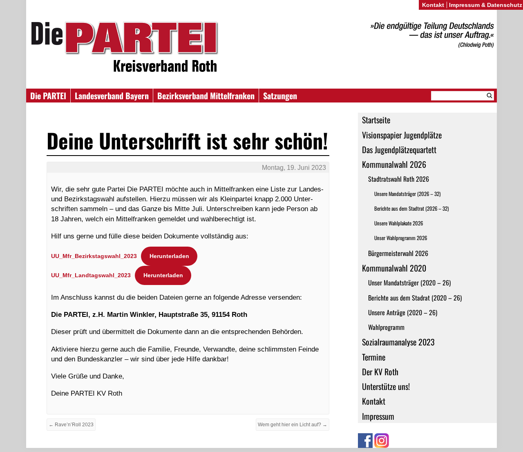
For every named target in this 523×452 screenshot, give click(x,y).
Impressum (378, 416)
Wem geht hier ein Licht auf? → (292, 425)
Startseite (376, 120)
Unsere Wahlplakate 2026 (398, 223)
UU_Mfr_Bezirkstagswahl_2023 (94, 256)
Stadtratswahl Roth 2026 (398, 179)
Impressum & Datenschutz (485, 5)
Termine (373, 357)
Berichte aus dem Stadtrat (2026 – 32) (411, 208)
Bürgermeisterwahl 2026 (398, 253)
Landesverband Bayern (112, 95)
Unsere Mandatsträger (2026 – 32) (407, 194)
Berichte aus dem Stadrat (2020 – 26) (415, 298)
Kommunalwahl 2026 (394, 164)
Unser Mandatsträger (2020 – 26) (409, 282)
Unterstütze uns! (386, 386)
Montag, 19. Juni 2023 (294, 167)
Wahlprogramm (386, 327)
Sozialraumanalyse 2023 (398, 342)
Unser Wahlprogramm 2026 (400, 238)
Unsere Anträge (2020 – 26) (402, 312)
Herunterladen (169, 256)
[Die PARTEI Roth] (261, 48)
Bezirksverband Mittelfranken (206, 95)
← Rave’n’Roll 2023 (71, 425)
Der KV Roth (380, 371)
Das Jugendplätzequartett (399, 149)
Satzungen (280, 95)
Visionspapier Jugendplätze (402, 135)
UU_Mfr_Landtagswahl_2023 (91, 275)
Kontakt (373, 401)
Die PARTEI (48, 95)
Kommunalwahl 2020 (394, 268)
